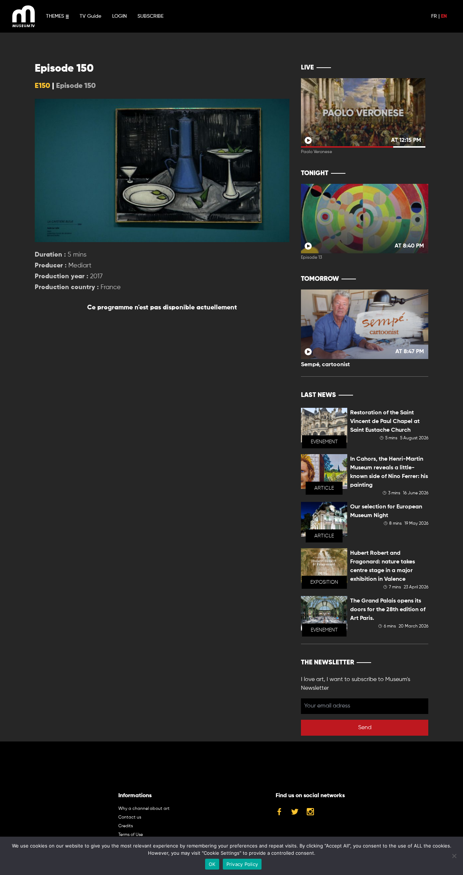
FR (434, 16)
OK (212, 864)
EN (444, 16)
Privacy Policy (242, 864)
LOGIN (119, 16)
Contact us (129, 817)
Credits (125, 826)
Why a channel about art (144, 809)
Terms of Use (130, 835)
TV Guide (90, 16)
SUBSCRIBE (150, 16)
